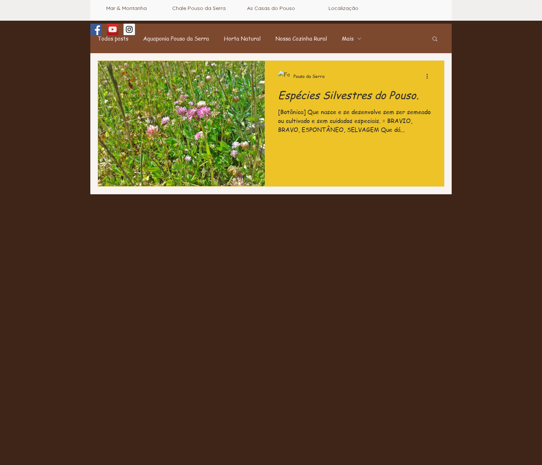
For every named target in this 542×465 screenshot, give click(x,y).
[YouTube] (112, 29)
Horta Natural (242, 38)
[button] (434, 39)
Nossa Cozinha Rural (301, 38)
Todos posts (113, 38)
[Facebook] (96, 29)
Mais (348, 38)
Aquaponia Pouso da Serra (176, 38)
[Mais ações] (429, 76)
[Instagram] (129, 29)
